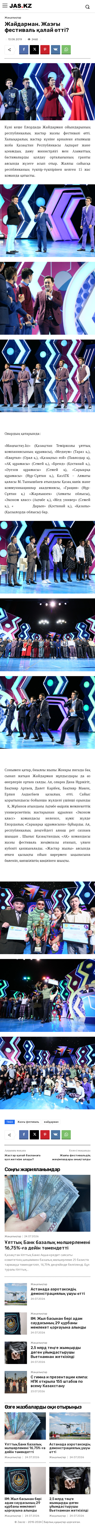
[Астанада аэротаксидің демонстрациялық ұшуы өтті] (16, 1294)
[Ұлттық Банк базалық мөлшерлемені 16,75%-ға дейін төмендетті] (47, 1203)
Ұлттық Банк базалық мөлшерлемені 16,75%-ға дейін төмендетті (47, 1245)
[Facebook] (23, 49)
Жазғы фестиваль (28, 1121)
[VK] (55, 49)
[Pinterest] (45, 49)
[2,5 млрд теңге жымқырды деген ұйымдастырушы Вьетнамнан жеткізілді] (16, 1353)
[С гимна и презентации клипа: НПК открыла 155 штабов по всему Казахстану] (16, 1382)
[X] (34, 49)
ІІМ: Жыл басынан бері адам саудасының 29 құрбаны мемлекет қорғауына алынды (58, 1323)
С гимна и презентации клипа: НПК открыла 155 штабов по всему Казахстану (59, 1381)
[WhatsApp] (66, 49)
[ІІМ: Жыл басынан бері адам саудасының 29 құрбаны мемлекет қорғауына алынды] (16, 1323)
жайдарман (51, 1121)
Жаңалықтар (13, 17)
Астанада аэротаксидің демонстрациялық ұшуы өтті (58, 1291)
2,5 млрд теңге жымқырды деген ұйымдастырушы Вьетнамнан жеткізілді (56, 1352)
